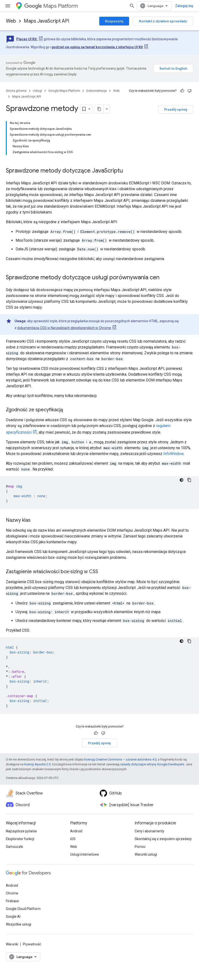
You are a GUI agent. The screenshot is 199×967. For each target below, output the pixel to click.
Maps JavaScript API (46, 21)
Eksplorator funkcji (20, 839)
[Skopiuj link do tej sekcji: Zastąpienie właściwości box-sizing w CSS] (103, 572)
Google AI (13, 916)
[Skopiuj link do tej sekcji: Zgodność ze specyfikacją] (68, 410)
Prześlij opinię (175, 109)
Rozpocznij (114, 21)
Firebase (12, 901)
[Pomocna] (182, 90)
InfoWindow (173, 453)
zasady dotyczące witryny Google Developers (152, 764)
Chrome (12, 893)
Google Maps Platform (64, 90)
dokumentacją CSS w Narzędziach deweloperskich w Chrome (64, 328)
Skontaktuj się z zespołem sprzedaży (163, 839)
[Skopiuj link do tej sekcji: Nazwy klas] (35, 520)
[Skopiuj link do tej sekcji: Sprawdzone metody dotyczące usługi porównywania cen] (164, 278)
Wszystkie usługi (18, 924)
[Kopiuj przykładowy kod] (189, 480)
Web (11, 21)
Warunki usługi (146, 854)
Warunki (12, 944)
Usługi (37, 90)
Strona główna (16, 90)
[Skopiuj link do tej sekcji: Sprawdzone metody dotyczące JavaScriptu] (128, 171)
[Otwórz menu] (8, 6)
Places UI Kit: (27, 39)
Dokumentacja (96, 90)
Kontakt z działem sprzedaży (163, 21)
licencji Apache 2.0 (37, 764)
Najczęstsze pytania (21, 831)
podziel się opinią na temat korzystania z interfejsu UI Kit (97, 47)
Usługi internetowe (84, 854)
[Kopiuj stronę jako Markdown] (99, 109)
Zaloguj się (184, 6)
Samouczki (14, 847)
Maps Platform (60, 6)
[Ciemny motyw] (181, 480)
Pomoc (140, 847)
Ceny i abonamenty (149, 831)
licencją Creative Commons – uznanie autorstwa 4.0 (120, 759)
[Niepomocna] (189, 90)
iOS (72, 839)
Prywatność (32, 944)
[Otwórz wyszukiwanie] (132, 6)
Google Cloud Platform (23, 909)
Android (76, 831)
